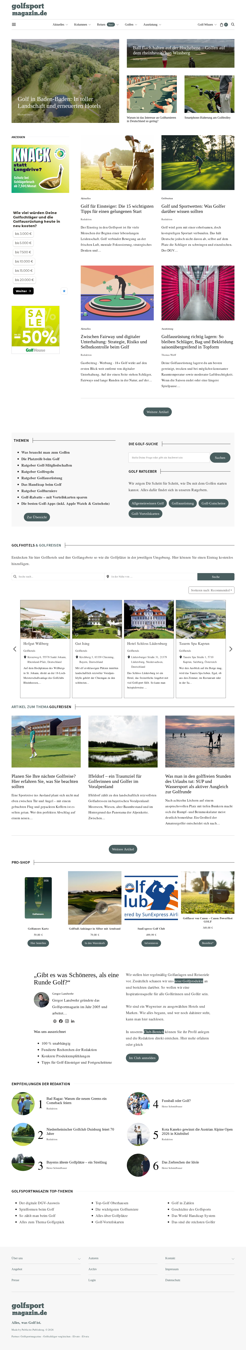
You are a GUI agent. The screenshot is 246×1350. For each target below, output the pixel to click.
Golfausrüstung (183, 503)
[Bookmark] (24, 635)
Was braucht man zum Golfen (45, 452)
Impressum (172, 1269)
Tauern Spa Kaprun (194, 643)
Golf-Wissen (205, 24)
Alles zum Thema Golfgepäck (42, 1221)
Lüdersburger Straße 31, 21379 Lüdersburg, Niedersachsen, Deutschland (149, 661)
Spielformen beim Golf (36, 1209)
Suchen (220, 458)
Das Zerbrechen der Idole (180, 1162)
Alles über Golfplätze (112, 1215)
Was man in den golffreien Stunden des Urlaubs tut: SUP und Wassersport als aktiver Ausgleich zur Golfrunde (198, 784)
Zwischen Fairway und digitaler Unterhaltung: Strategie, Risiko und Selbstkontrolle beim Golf (114, 341)
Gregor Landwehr (63, 993)
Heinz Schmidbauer (57, 1168)
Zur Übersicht (37, 517)
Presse (15, 1280)
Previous (15, 649)
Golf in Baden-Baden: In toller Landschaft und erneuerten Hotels (61, 102)
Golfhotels (49, 557)
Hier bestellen (38, 943)
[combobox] (58, 576)
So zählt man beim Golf (37, 1215)
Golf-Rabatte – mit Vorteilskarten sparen (54, 497)
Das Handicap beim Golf (41, 484)
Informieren (151, 943)
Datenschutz (172, 1280)
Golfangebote (82, 557)
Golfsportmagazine (31, 1336)
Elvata (85, 1336)
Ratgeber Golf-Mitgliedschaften (46, 465)
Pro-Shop (21, 862)
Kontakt (170, 1258)
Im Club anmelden (142, 1058)
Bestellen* (208, 943)
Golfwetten (167, 198)
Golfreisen (60, 706)
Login (92, 1280)
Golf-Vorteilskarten (145, 514)
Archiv (92, 1269)
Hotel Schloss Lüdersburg (147, 643)
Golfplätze (118, 557)
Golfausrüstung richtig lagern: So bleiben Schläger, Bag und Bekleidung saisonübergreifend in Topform (197, 341)
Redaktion (86, 219)
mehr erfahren (198, 1038)
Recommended (210, 590)
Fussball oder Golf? (176, 1101)
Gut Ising (82, 643)
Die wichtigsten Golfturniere (117, 1209)
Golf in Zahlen (183, 1202)
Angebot (17, 1269)
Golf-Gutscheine (213, 503)
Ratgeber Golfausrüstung (41, 477)
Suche (216, 577)
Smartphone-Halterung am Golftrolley (207, 117)
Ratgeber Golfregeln (37, 471)
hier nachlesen (152, 1019)
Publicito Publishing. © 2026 (38, 1329)
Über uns (17, 1258)
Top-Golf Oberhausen (112, 1202)
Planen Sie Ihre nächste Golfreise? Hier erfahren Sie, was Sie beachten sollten (45, 781)
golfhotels (23, 545)
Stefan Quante (140, 59)
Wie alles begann (152, 1012)
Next (230, 649)
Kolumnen (80, 24)
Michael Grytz (25, 114)
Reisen (105, 24)
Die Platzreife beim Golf (40, 458)
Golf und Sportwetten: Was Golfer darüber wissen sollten (193, 209)
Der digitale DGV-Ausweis (39, 1202)
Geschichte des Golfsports (191, 1209)
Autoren (93, 1258)
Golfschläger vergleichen (57, 1336)
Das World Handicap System (193, 1215)
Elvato (76, 1336)
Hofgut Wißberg (36, 643)
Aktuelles (58, 24)
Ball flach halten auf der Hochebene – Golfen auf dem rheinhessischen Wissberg (179, 50)
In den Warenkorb (95, 943)
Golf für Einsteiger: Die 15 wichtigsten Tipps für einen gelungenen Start (117, 209)
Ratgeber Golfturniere (39, 490)
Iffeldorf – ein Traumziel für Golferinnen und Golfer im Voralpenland (114, 781)
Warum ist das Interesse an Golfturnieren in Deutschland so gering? (151, 119)
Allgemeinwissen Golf (148, 503)
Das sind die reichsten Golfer (193, 1221)
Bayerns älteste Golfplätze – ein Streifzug (77, 1162)
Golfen (129, 24)
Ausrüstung (150, 24)
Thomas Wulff (168, 355)
